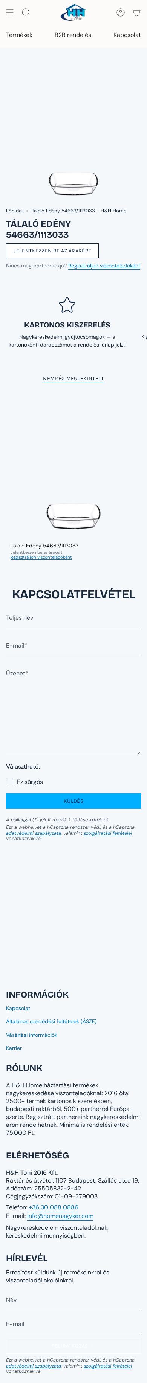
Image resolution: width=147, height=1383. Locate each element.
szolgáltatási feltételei (108, 833)
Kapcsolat (18, 1008)
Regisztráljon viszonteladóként (104, 265)
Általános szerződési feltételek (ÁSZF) (51, 1021)
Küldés (73, 801)
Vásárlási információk (31, 1035)
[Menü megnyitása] (9, 12)
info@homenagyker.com (60, 1216)
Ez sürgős (30, 782)
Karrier (14, 1048)
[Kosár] (136, 12)
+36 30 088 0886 (53, 1207)
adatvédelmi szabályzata (33, 833)
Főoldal (14, 211)
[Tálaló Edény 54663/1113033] (73, 464)
